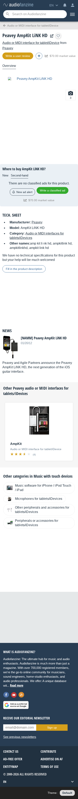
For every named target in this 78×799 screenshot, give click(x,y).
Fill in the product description (24, 268)
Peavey (7, 48)
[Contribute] (39, 56)
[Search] (7, 14)
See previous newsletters (19, 737)
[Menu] (72, 14)
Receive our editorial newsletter (26, 718)
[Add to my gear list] (58, 36)
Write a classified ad (52, 190)
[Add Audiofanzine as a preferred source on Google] (16, 705)
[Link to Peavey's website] (50, 36)
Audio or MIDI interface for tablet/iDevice (30, 43)
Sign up (52, 727)
